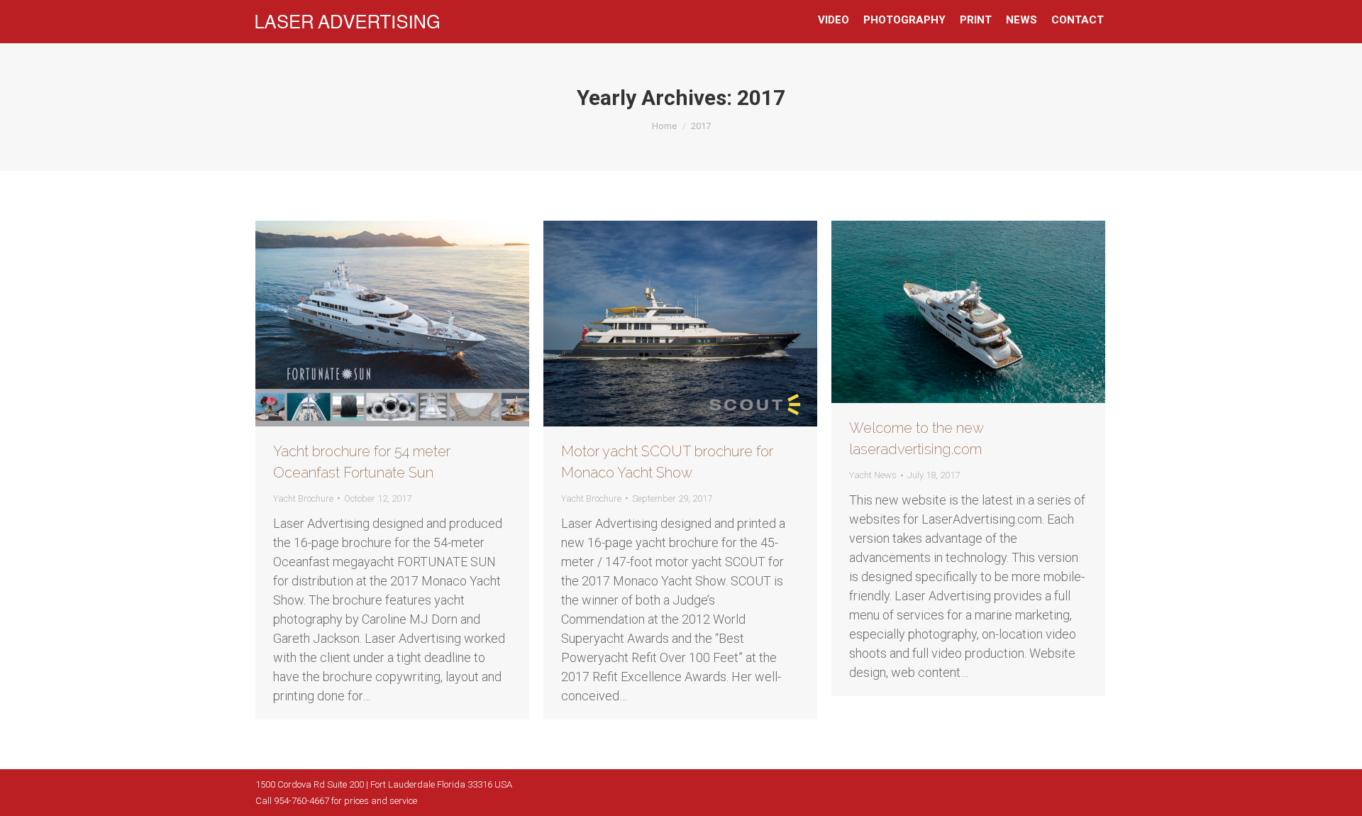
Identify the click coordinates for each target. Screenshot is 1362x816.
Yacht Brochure (303, 498)
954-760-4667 (301, 800)
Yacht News (873, 475)
